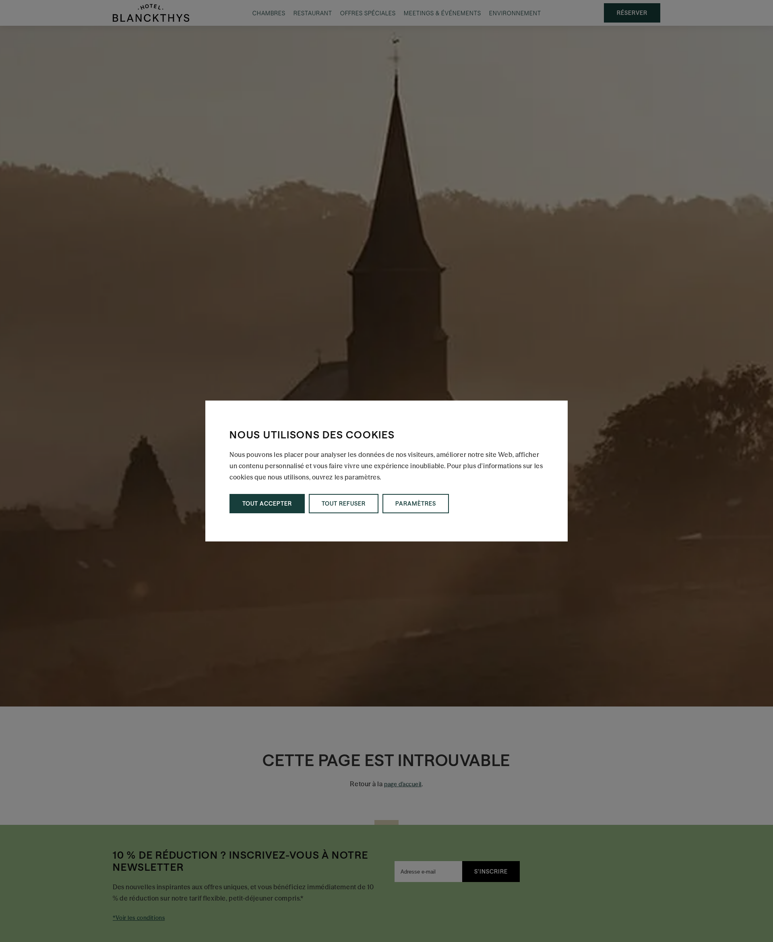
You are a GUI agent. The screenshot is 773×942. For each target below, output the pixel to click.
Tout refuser (344, 503)
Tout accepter (267, 503)
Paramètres (415, 503)
